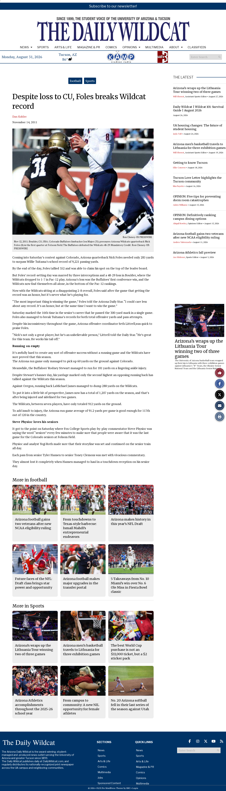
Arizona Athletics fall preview (194, 252)
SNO (128, 788)
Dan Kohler (19, 116)
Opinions (130, 47)
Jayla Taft (177, 133)
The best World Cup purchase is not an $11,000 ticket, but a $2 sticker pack (129, 651)
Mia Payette (178, 186)
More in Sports (28, 606)
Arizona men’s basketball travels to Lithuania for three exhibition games (199, 146)
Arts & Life (63, 47)
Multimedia (154, 47)
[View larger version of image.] (83, 182)
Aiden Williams (180, 204)
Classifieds (197, 47)
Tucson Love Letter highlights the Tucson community (197, 179)
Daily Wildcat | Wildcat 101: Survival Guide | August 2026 (198, 108)
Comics (111, 47)
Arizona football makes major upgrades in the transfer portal (81, 583)
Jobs (100, 777)
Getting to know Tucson (190, 162)
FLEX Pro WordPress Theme (110, 788)
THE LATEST (183, 77)
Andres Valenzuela (182, 242)
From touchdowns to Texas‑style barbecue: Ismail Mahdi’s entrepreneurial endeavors (80, 528)
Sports (43, 47)
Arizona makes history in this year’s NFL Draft (131, 521)
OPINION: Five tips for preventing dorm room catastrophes (197, 198)
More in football (29, 480)
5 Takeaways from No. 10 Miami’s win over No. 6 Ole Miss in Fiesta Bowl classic (130, 585)
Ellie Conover (179, 167)
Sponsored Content (109, 783)
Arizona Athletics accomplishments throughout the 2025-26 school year (34, 706)
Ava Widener (179, 257)
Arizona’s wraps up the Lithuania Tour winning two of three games (197, 90)
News (24, 47)
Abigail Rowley (180, 223)
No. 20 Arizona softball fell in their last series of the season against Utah (130, 704)
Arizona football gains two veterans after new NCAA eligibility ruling (198, 235)
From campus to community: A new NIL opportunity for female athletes (81, 706)
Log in (135, 788)
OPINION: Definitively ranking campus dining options (194, 216)
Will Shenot (178, 96)
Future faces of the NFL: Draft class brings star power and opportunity (33, 583)
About (174, 47)
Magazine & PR (88, 47)
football (75, 81)
